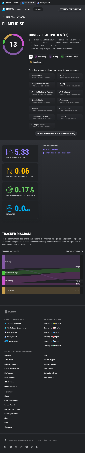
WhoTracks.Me (29, 3)
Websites (38, 9)
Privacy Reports (9, 405)
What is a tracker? (52, 149)
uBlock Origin (9, 382)
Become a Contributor (70, 9)
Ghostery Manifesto (11, 400)
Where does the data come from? (58, 153)
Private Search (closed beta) (17, 328)
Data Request (48, 369)
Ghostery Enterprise (11, 414)
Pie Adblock (8, 373)
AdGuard (7, 355)
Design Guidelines (50, 373)
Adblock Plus (9, 360)
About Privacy (49, 377)
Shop (6, 418)
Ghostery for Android (52, 346)
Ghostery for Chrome (52, 323)
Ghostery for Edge (51, 341)
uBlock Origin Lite (10, 386)
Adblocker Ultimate (11, 364)
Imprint (55, 440)
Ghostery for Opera (52, 337)
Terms (39, 440)
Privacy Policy (47, 440)
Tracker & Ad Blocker (12, 3)
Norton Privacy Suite (11, 369)
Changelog (8, 427)
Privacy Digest (45, 3)
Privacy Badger (9, 377)
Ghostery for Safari (51, 332)
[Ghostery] (8, 9)
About (19, 9)
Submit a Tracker (50, 364)
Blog (6, 422)
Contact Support (49, 360)
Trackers (28, 9)
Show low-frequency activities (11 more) (56, 133)
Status (6, 396)
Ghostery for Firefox (52, 328)
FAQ (45, 355)
